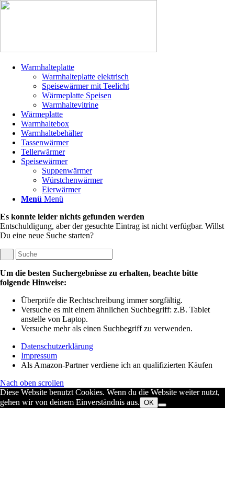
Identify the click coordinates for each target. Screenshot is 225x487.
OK (149, 403)
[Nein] (162, 405)
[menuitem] (123, 86)
